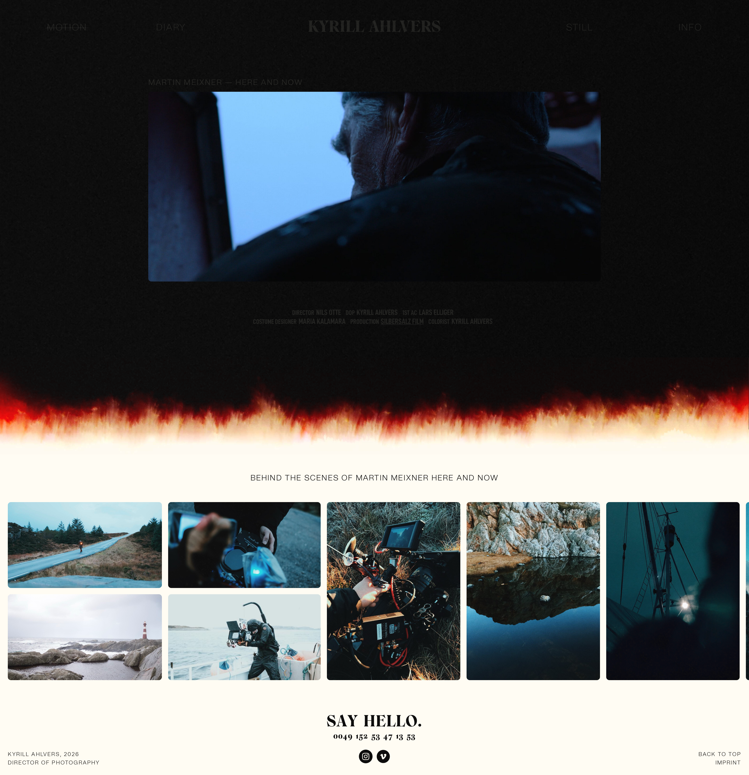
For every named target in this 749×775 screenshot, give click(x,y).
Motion (67, 27)
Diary (171, 27)
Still (579, 27)
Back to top (719, 754)
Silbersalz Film (402, 321)
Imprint (728, 763)
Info (690, 27)
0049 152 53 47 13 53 (374, 736)
